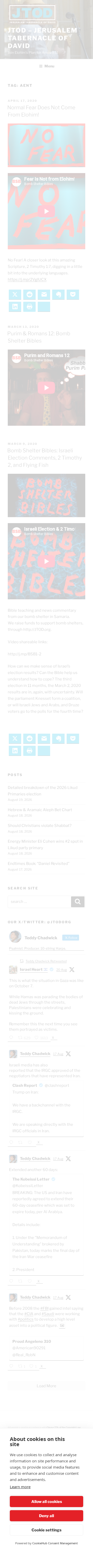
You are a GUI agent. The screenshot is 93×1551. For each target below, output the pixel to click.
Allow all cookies (46, 1501)
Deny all (46, 1516)
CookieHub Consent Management (55, 1543)
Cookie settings (46, 1530)
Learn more (20, 1486)
